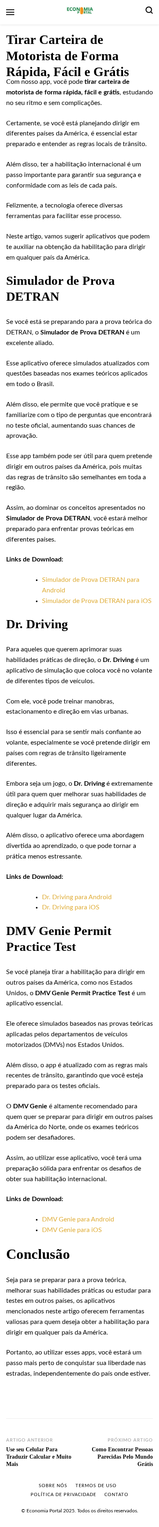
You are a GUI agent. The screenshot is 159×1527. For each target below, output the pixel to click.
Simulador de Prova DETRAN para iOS (97, 601)
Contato (116, 1494)
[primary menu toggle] (10, 12)
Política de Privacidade (63, 1494)
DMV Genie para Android (78, 1219)
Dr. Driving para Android (77, 897)
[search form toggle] (149, 12)
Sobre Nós (53, 1485)
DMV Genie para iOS (72, 1230)
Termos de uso (96, 1485)
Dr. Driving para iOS (70, 907)
